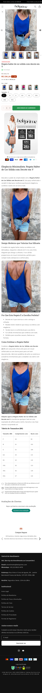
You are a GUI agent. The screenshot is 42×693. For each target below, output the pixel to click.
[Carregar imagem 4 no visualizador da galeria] (28, 55)
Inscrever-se (21, 643)
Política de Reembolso (8, 595)
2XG (36, 95)
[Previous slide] (2, 538)
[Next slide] (39, 538)
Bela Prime (8, 672)
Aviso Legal (5, 591)
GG (22, 95)
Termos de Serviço (7, 607)
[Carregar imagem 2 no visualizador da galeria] (13, 55)
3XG (5, 100)
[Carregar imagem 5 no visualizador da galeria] (36, 55)
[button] (2, 7)
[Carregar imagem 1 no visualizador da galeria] (6, 55)
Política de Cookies (7, 611)
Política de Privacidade (9, 615)
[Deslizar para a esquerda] (1, 55)
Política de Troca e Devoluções (11, 599)
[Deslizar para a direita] (41, 55)
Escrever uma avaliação (21, 510)
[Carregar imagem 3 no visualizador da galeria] (21, 55)
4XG (12, 100)
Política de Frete (6, 603)
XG (29, 95)
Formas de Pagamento (8, 619)
